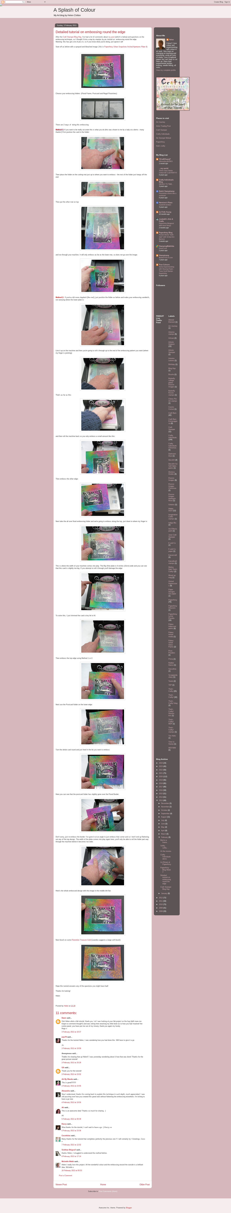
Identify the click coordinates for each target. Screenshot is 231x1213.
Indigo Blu (172, 523)
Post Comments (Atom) (108, 1191)
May (163, 827)
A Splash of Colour (74, 10)
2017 (161, 787)
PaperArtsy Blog (165, 233)
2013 (161, 800)
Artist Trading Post (163, 126)
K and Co (172, 543)
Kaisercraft (172, 555)
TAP (170, 685)
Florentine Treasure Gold (81, 940)
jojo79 (64, 1037)
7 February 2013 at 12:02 (71, 1145)
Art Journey (160, 122)
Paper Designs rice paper (172, 592)
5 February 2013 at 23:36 (71, 1131)
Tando (170, 681)
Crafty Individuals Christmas (172, 446)
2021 (161, 773)
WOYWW (172, 748)
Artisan (171, 338)
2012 (161, 898)
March (163, 834)
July (163, 820)
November (165, 807)
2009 (161, 908)
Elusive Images (171, 479)
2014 (161, 797)
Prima (170, 659)
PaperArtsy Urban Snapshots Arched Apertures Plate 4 (125, 47)
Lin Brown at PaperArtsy (165, 863)
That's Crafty (170, 690)
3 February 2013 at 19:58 (71, 1048)
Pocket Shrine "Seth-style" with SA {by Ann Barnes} (166, 237)
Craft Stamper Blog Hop (72, 37)
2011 (161, 901)
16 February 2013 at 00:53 (72, 1170)
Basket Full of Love (166, 258)
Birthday (171, 364)
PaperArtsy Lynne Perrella (172, 616)
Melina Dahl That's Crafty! (172, 569)
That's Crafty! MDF (171, 722)
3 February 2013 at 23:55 (71, 1086)
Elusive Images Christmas (172, 486)
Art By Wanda (67, 1079)
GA (63, 1068)
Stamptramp (164, 255)
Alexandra (66, 1091)
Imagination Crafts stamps (172, 517)
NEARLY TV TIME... (166, 184)
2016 (161, 790)
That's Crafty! (171, 696)
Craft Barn (172, 413)
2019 (161, 780)
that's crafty (160, 146)
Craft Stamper (161, 130)
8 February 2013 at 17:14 (71, 1156)
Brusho (171, 374)
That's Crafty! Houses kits (171, 712)
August (164, 817)
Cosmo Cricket (171, 408)
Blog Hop (172, 368)
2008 (161, 911)
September (165, 814)
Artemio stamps (171, 333)
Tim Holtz (172, 736)
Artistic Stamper (171, 351)
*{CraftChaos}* (165, 159)
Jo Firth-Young (165, 212)
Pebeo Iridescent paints (172, 626)
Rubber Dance (171, 664)
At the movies (165, 851)
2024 (161, 763)
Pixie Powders (171, 652)
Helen (171, 40)
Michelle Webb (68, 1161)
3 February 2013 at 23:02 (71, 1074)
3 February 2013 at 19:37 (71, 1032)
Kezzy (64, 1124)
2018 (161, 783)
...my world (163, 168)
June (163, 824)
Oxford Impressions (172, 583)
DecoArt (171, 460)
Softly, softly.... (164, 847)
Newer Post (61, 1184)
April (163, 831)
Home (103, 1184)
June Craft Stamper (172, 536)
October (164, 810)
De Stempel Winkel (163, 138)
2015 (161, 794)
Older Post (145, 1184)
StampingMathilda (166, 246)
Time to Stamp (171, 743)
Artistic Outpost (171, 343)
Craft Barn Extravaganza (172, 421)
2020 (161, 777)
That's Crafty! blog (172, 702)
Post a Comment (65, 1176)
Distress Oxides (171, 473)
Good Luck (163, 248)
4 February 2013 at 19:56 (71, 1102)
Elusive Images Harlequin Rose (172, 497)
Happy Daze (170, 510)
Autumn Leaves (171, 359)
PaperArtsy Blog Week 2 (165, 870)
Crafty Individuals (163, 134)
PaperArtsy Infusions (172, 607)
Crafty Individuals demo (165, 857)
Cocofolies (66, 1136)
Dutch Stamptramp (166, 191)
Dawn (64, 1018)
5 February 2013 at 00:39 (71, 1119)
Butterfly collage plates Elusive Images (171, 382)
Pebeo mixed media (170, 634)
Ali (63, 1107)
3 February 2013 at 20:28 (71, 1063)
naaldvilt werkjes (165, 205)
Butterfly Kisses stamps (171, 393)
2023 (161, 766)
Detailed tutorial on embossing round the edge (165, 879)
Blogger (129, 1208)
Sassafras (172, 669)
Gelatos (171, 505)
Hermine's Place (165, 203)
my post (111, 37)
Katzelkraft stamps (172, 562)
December (165, 803)
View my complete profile (166, 70)
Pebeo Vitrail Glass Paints (170, 644)
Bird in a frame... (164, 841)
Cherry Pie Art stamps (172, 400)
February (164, 837)
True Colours (164, 265)
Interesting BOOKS (166, 161)
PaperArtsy (160, 142)
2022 (161, 770)
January (164, 893)
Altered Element (171, 321)
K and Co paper (172, 550)
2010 (161, 904)
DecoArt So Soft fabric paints (172, 466)
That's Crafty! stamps (171, 730)
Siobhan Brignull (69, 1150)
